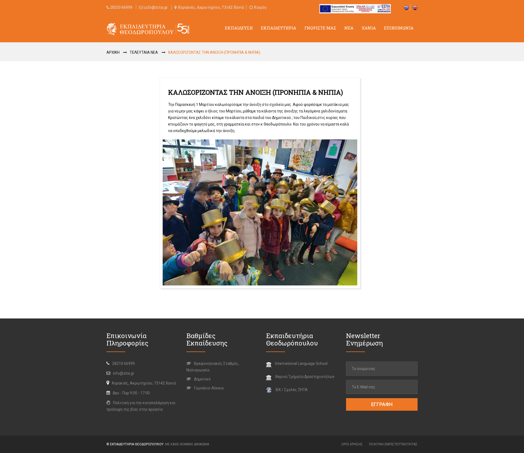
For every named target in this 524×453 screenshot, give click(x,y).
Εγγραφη (381, 404)
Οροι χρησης (352, 444)
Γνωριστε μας (320, 28)
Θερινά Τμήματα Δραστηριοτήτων (305, 376)
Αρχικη (113, 52)
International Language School (301, 363)
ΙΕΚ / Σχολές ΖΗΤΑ (292, 390)
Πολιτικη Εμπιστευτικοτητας (393, 444)
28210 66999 (120, 7)
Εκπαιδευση (239, 28)
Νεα (348, 28)
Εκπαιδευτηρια (278, 28)
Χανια (369, 28)
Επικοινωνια (398, 28)
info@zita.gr (156, 7)
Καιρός (260, 7)
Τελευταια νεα (144, 52)
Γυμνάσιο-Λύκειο (208, 388)
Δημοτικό (202, 379)
